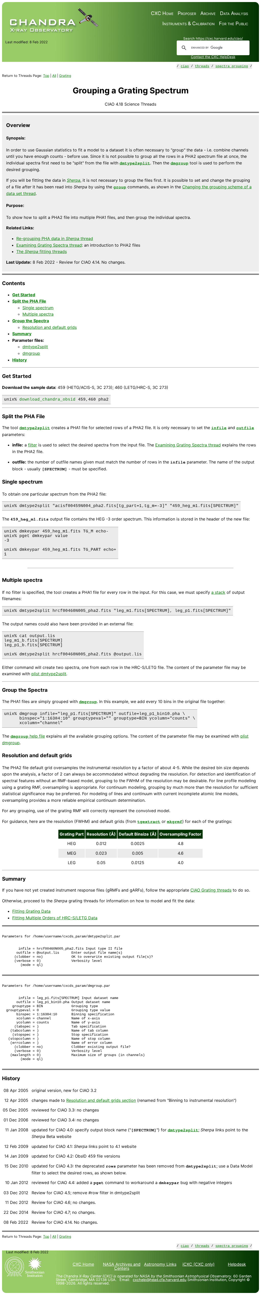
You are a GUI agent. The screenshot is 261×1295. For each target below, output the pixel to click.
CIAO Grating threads (210, 890)
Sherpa (73, 180)
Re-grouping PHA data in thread (54, 238)
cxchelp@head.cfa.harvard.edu (159, 1279)
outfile (245, 428)
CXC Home (162, 13)
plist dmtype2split (48, 673)
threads (202, 66)
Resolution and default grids (49, 327)
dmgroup (179, 163)
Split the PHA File (29, 301)
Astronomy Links (160, 1264)
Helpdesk (237, 1264)
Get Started (23, 294)
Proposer (187, 13)
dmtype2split (135, 163)
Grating (65, 76)
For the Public (233, 23)
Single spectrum (38, 307)
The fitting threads (41, 251)
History (19, 359)
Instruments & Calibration (188, 23)
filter (32, 444)
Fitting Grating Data (31, 911)
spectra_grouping (231, 66)
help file (27, 736)
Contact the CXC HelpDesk (213, 57)
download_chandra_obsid (47, 399)
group (119, 187)
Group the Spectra (30, 320)
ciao (185, 66)
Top (46, 76)
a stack (218, 592)
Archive (208, 13)
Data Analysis (234, 13)
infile (219, 428)
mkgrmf (174, 822)
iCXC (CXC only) (198, 1264)
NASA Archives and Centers (121, 1266)
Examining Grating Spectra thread (49, 245)
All (54, 76)
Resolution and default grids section (101, 1100)
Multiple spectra (38, 314)
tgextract (148, 822)
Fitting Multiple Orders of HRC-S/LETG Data (54, 917)
